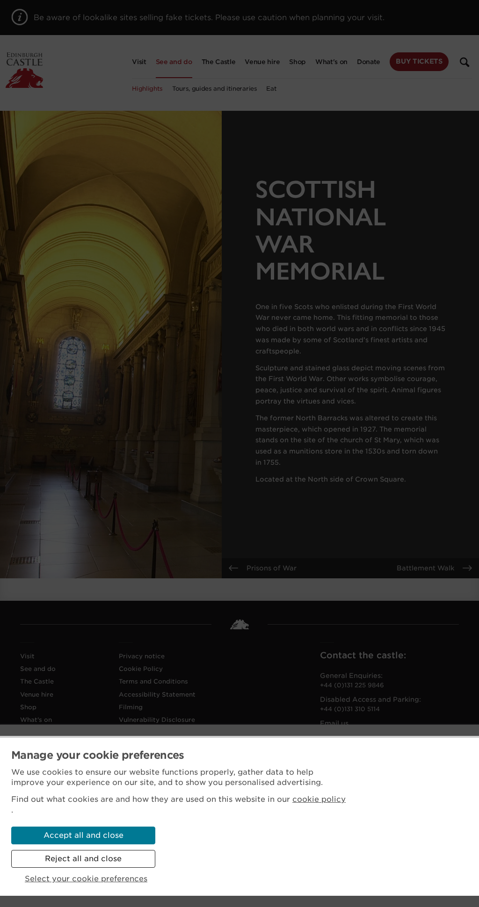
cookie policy (319, 799)
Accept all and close (83, 835)
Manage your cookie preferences (97, 755)
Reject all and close (83, 858)
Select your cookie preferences (86, 878)
